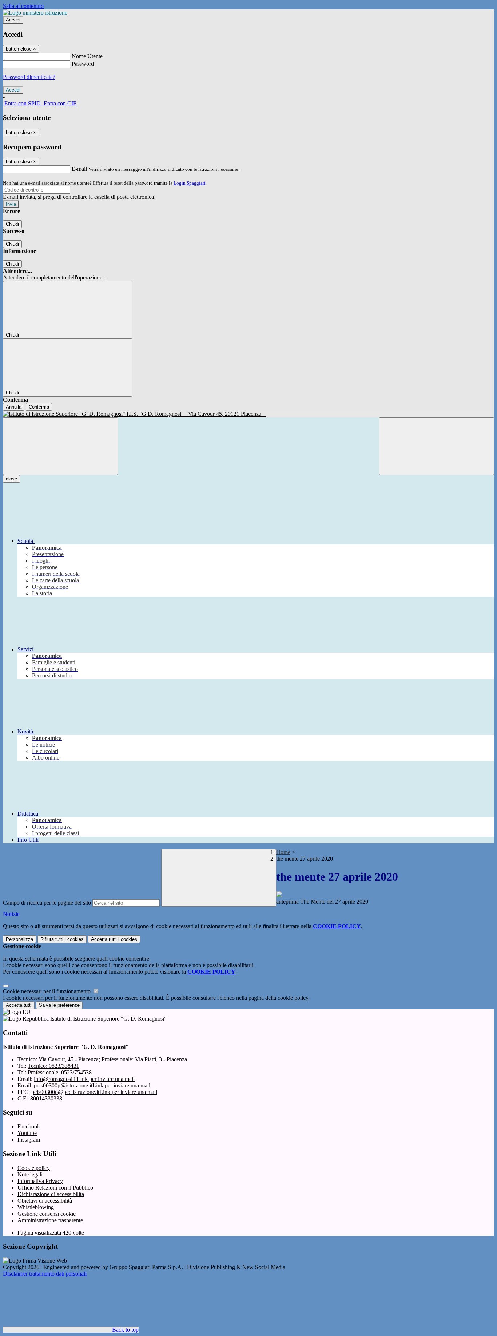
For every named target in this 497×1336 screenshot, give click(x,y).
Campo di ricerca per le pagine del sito (47, 903)
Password (83, 64)
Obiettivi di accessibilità (44, 1201)
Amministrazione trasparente (50, 1220)
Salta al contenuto (23, 6)
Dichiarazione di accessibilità (50, 1194)
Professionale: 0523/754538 (60, 1072)
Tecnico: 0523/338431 (53, 1066)
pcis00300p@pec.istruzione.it (94, 1092)
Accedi (13, 20)
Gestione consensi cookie (46, 1214)
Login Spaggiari (190, 183)
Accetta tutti (114, 939)
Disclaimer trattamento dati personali (45, 1274)
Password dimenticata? (29, 77)
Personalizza (19, 939)
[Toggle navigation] (60, 446)
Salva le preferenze (59, 1005)
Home (283, 852)
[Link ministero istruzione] (35, 12)
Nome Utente (87, 56)
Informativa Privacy (40, 1181)
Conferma (39, 407)
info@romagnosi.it (84, 1079)
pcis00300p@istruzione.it (92, 1085)
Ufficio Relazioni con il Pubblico (55, 1187)
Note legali (30, 1174)
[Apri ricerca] (436, 446)
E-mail (79, 169)
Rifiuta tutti (62, 939)
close (11, 479)
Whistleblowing (35, 1207)
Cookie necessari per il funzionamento (47, 991)
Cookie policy (33, 1168)
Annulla (13, 407)
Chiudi (12, 224)
